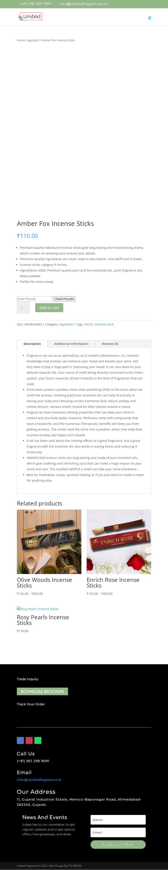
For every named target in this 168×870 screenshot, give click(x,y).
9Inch (89, 324)
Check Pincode (64, 299)
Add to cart (49, 307)
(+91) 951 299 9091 (36, 4)
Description (32, 344)
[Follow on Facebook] (20, 740)
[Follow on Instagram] (29, 740)
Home (21, 40)
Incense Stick (104, 324)
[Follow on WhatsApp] (37, 740)
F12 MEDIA (74, 866)
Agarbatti (33, 40)
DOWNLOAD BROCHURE (42, 691)
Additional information (71, 344)
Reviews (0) (110, 344)
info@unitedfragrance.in (39, 780)
